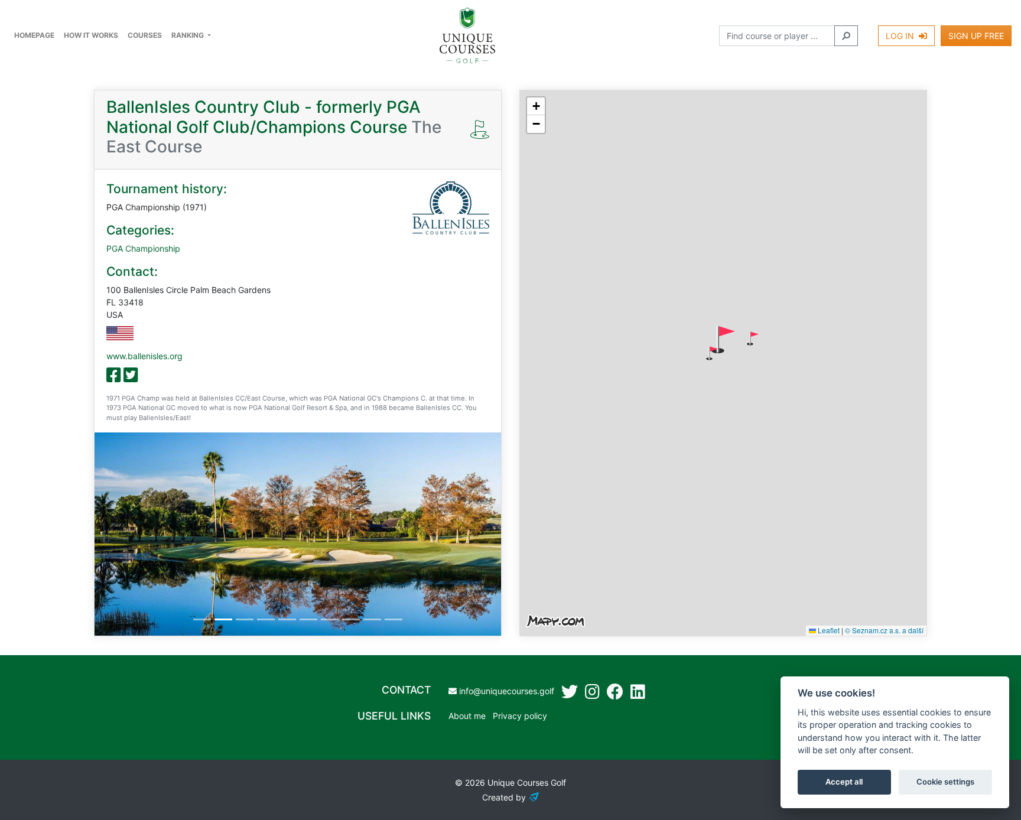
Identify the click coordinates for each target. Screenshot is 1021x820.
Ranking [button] (188, 35)
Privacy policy (520, 716)
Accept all (844, 782)
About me (467, 716)
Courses (145, 35)
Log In (901, 36)
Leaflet (828, 630)
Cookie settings (945, 782)
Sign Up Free (976, 36)
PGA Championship (143, 248)
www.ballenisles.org (144, 356)
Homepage (34, 35)
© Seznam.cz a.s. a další (884, 630)
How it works (91, 35)
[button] (753, 338)
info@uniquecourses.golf (505, 691)
